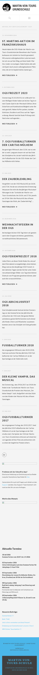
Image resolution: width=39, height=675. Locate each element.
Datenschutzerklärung (19, 650)
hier (28, 477)
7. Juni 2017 (6, 371)
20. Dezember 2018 (9, 219)
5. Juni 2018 (6, 339)
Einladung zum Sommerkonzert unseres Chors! (18, 626)
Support (5, 485)
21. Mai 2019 (6, 173)
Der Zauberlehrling (17, 179)
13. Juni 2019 (7, 135)
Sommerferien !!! (8, 616)
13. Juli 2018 (6, 296)
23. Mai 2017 (6, 411)
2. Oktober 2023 (8, 87)
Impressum (19, 648)
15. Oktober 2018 (8, 250)
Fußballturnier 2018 (18, 345)
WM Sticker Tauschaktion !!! (11, 629)
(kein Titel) (5, 619)
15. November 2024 (9, 35)
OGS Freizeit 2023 (15, 93)
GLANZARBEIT (19, 645)
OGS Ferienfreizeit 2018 (19, 256)
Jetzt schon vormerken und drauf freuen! (16, 622)
